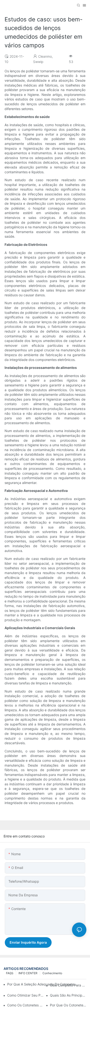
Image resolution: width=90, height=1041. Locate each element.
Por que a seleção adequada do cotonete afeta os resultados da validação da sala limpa (42, 984)
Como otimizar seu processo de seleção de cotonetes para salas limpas (25, 995)
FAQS (9, 973)
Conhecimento (52, 973)
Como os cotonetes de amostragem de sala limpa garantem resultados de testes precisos (25, 1005)
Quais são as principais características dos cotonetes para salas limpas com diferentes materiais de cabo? (68, 995)
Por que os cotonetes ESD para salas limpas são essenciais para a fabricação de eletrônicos (68, 1005)
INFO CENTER (27, 973)
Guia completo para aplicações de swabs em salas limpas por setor (68, 985)
